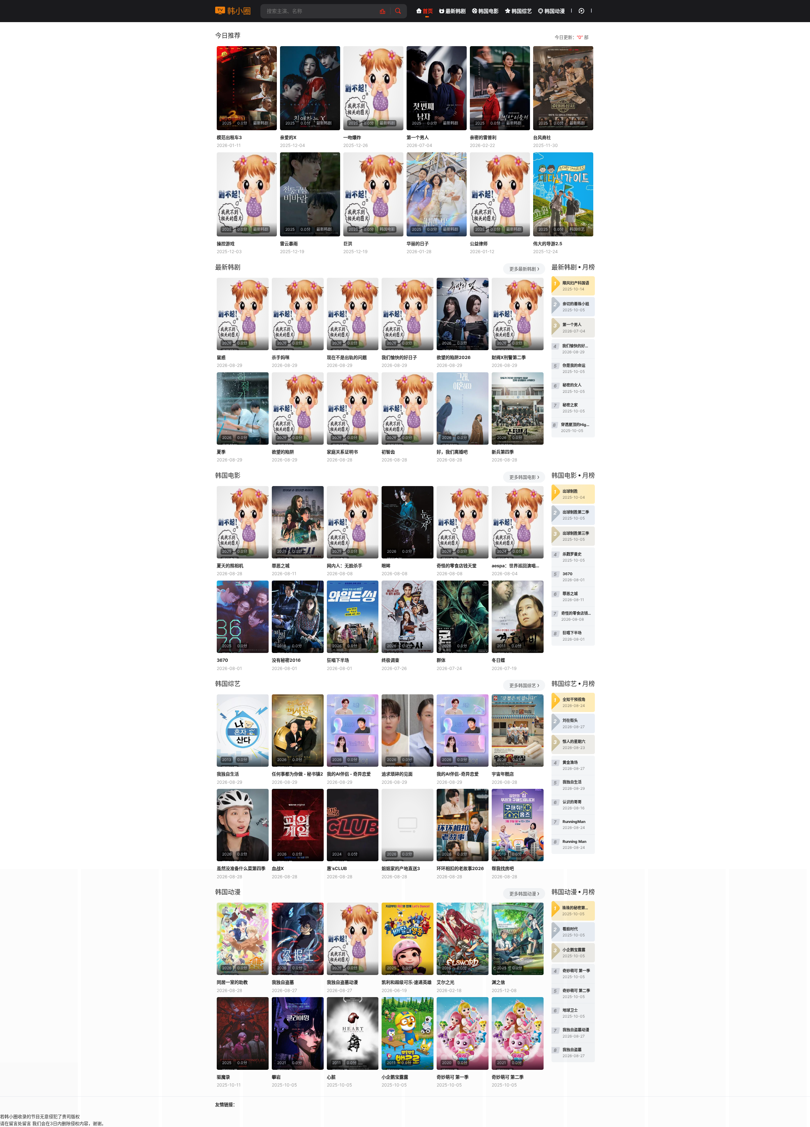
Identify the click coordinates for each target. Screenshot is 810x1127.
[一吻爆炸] (373, 88)
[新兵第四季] (518, 408)
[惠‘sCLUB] (353, 825)
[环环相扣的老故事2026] (463, 825)
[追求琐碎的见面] (407, 730)
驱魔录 (223, 1077)
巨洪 (347, 243)
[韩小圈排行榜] (386, 11)
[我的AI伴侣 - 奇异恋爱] (353, 730)
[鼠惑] (243, 314)
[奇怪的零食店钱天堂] (463, 522)
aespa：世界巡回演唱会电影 (518, 565)
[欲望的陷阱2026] (463, 314)
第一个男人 (418, 137)
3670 (222, 660)
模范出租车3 (229, 137)
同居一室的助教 (232, 982)
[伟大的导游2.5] (563, 194)
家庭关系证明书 (342, 451)
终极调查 (390, 660)
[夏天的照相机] (243, 522)
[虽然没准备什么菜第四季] (243, 825)
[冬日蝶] (518, 617)
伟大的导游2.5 (547, 243)
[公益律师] (500, 194)
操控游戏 (225, 243)
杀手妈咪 (281, 357)
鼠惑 (221, 357)
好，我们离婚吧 (452, 451)
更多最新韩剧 (522, 268)
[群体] (463, 617)
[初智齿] (407, 408)
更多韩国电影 (522, 477)
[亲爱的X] (310, 88)
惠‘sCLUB (337, 868)
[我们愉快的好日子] (407, 314)
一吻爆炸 (352, 137)
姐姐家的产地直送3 (401, 868)
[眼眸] (407, 522)
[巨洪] (373, 194)
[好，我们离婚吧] (463, 408)
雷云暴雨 (289, 243)
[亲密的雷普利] (500, 88)
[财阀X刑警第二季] (518, 314)
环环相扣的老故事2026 (460, 868)
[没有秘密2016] (298, 617)
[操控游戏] (247, 194)
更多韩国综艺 (522, 685)
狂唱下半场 (338, 660)
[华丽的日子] (437, 194)
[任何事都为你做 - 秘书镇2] (298, 730)
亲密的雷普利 (483, 137)
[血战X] (298, 825)
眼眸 (386, 565)
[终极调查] (407, 617)
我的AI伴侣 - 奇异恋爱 (349, 774)
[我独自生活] (243, 730)
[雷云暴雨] (310, 194)
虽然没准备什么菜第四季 (241, 868)
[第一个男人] (437, 88)
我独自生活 (228, 774)
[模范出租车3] (247, 88)
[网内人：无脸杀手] (353, 522)
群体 (441, 660)
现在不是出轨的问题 (347, 357)
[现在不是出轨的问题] (353, 314)
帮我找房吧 (503, 868)
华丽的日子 (418, 243)
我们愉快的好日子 (399, 357)
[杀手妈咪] (298, 314)
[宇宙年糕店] (518, 730)
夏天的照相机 (230, 565)
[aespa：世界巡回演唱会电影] (518, 522)
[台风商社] (563, 88)
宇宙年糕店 (503, 774)
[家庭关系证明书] (353, 408)
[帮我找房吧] (518, 825)
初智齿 (388, 451)
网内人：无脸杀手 (344, 565)
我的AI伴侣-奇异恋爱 (458, 774)
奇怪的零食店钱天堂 (457, 565)
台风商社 (542, 137)
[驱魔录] (243, 1033)
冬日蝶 (498, 660)
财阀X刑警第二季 (509, 357)
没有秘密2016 (286, 660)
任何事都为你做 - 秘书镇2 (297, 774)
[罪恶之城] (298, 522)
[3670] (243, 617)
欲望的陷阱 (283, 451)
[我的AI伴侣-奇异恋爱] (463, 730)
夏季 (221, 451)
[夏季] (243, 408)
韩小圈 (238, 11)
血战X (278, 868)
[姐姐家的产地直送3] (407, 825)
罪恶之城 (281, 565)
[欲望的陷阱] (298, 408)
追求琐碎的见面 (397, 774)
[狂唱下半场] (353, 617)
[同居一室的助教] (243, 939)
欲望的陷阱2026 (453, 357)
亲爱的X (288, 137)
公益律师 (479, 243)
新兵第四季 (503, 451)
